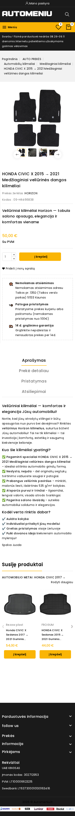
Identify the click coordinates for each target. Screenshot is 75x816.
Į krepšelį (40, 257)
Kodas (6, 200)
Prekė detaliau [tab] (34, 370)
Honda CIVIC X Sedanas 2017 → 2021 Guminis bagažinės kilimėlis (19, 634)
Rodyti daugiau (62, 582)
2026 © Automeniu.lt (37, 802)
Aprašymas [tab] (34, 360)
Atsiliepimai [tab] (34, 391)
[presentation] (3, 626)
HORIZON (31, 193)
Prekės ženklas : (13, 193)
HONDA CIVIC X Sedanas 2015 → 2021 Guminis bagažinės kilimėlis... (53, 634)
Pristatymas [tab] (34, 381)
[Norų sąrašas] (58, 27)
